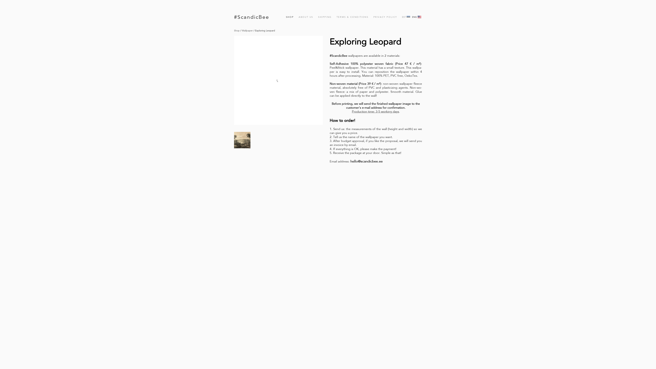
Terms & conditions (352, 17)
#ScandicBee (251, 17)
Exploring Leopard (265, 30)
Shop (290, 17)
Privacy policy (385, 17)
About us (306, 17)
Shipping (325, 17)
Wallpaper (247, 30)
